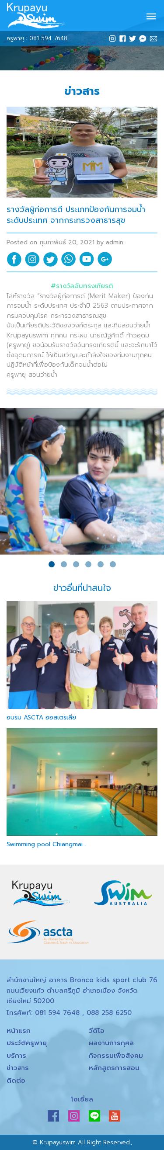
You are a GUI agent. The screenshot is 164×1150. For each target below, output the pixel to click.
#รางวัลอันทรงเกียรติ (82, 286)
